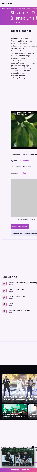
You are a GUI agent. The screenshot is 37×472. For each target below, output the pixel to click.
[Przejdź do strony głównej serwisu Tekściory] (7, 3)
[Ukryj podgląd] (33, 447)
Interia (3, 8)
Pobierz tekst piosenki (20, 227)
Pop (24, 8)
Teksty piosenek (18, 8)
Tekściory (9, 8)
